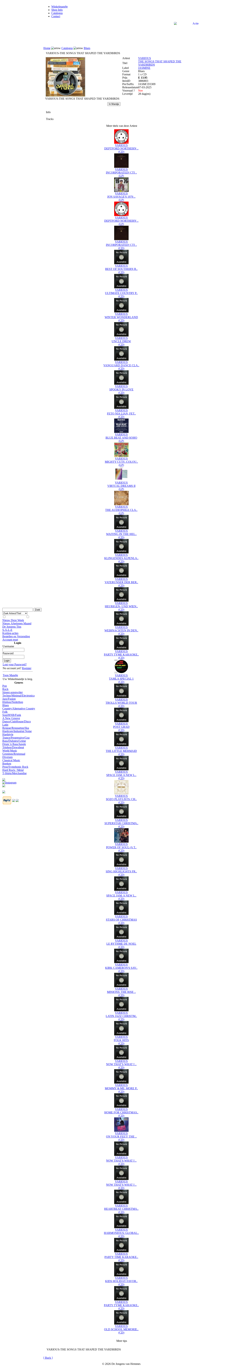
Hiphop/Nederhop (12, 702)
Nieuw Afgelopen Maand (16, 623)
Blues (5, 705)
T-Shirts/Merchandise (14, 773)
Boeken (6, 763)
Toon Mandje (10, 675)
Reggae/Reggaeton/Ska (15, 727)
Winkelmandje (59, 6)
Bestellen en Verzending (16, 636)
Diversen (7, 757)
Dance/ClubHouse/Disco (16, 721)
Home (46, 48)
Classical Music (11, 760)
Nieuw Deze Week (13, 620)
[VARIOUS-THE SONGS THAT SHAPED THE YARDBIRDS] (65, 96)
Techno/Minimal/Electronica (18, 695)
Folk (5, 711)
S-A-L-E (7, 629)
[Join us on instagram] (9, 781)
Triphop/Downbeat (13, 747)
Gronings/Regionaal (13, 753)
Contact (55, 16)
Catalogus (57, 13)
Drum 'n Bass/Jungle (14, 744)
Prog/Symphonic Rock (15, 766)
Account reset (10, 639)
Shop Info (57, 9)
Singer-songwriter (12, 692)
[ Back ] (48, 1357)
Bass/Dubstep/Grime (14, 740)
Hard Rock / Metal (13, 770)
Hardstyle (7, 734)
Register (26, 668)
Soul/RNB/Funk (11, 715)
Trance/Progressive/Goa (16, 737)
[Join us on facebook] (3, 778)
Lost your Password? (15, 664)
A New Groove (11, 718)
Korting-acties (10, 633)
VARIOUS (144, 58)
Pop (4, 685)
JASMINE (144, 67)
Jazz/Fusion (9, 698)
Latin (5, 724)
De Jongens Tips (11, 626)
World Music (9, 750)
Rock (5, 689)
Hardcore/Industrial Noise (17, 731)
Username (8, 646)
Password (8, 653)
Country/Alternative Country (18, 708)
